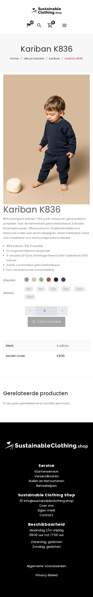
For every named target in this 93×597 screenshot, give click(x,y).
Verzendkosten (46, 476)
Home (14, 58)
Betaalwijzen (46, 485)
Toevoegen (48, 321)
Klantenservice (46, 471)
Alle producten (34, 58)
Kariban (54, 58)
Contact (46, 515)
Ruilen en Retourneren (46, 481)
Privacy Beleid (47, 575)
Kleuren (9, 280)
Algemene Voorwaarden (46, 566)
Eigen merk (46, 510)
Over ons (46, 505)
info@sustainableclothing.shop (49, 500)
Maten (8, 293)
